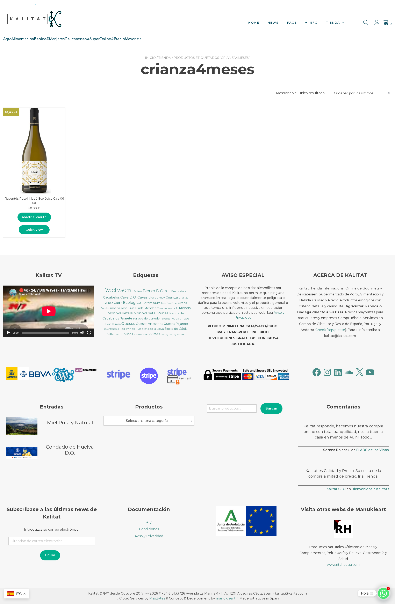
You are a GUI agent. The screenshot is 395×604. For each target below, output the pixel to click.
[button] (17, 374)
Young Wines (176, 334)
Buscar (271, 408)
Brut (168, 291)
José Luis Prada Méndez (138, 308)
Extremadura (151, 302)
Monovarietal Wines (151, 313)
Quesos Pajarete (176, 324)
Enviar (50, 555)
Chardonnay (157, 297)
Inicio (150, 58)
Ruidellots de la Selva (150, 328)
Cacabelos (111, 297)
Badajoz (138, 291)
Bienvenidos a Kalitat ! (370, 489)
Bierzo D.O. (153, 290)
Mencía (185, 308)
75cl (110, 290)
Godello (105, 308)
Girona (182, 302)
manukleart (226, 598)
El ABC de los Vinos (372, 450)
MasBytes (157, 598)
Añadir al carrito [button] (34, 217)
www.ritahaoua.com (343, 565)
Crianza (172, 297)
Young (164, 334)
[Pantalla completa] (89, 333)
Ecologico (132, 302)
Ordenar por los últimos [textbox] (353, 93)
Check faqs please (330, 330)
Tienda (333, 22)
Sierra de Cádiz (176, 329)
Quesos (128, 323)
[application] (48, 311)
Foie (163, 302)
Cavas (142, 297)
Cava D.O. (128, 297)
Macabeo (162, 308)
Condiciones (149, 529)
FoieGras (172, 302)
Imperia (115, 308)
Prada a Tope (180, 318)
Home (253, 22)
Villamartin (115, 334)
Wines (154, 334)
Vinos (128, 334)
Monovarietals (120, 313)
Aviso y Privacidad (149, 536)
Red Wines (127, 328)
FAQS (292, 22)
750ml (125, 290)
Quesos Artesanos (149, 324)
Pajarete (126, 318)
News (273, 22)
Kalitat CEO (336, 489)
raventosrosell (111, 329)
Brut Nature (179, 291)
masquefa (172, 308)
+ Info (311, 22)
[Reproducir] (8, 333)
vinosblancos (141, 334)
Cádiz (118, 303)
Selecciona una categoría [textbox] (147, 421)
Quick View (34, 229)
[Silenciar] (82, 333)
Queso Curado (112, 323)
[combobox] (362, 93)
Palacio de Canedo (146, 318)
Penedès (165, 318)
